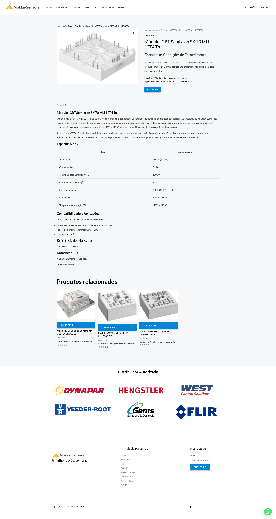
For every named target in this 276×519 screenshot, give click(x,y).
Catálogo (61, 7)
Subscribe (200, 467)
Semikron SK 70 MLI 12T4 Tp (161, 81)
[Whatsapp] (268, 511)
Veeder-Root (127, 476)
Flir (122, 463)
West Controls (128, 472)
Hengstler (90, 7)
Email (193, 455)
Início (59, 26)
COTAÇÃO (152, 89)
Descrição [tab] (62, 105)
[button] (133, 33)
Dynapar (75, 7)
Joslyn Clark (107, 7)
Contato (263, 7)
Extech (124, 468)
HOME (49, 7)
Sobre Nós (250, 7)
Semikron (79, 26)
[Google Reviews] (191, 507)
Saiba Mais (67, 325)
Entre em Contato (65, 264)
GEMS (121, 7)
